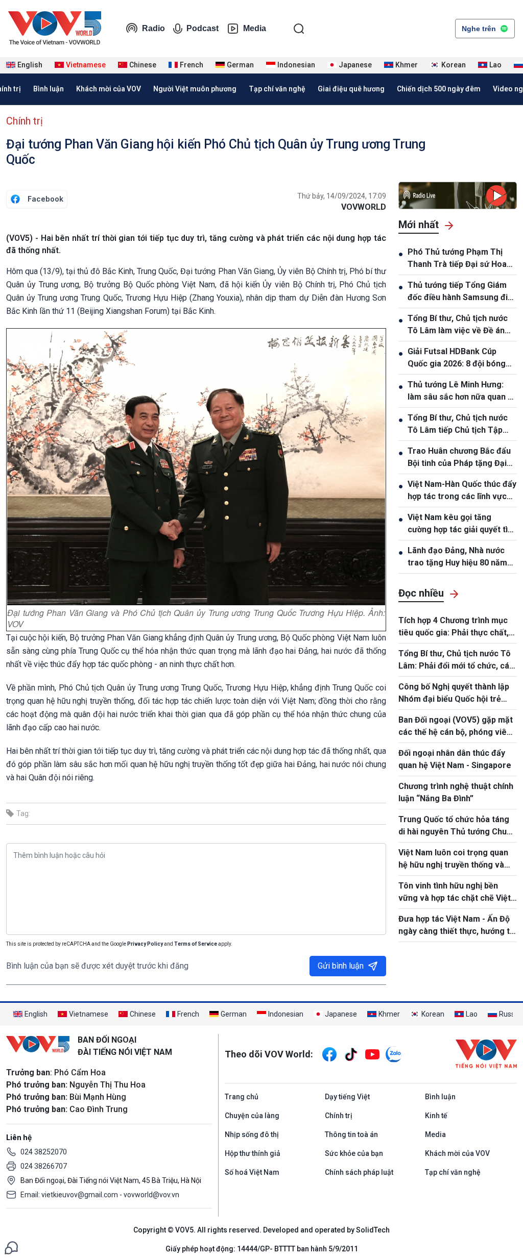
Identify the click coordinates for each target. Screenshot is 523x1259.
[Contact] (11, 1247)
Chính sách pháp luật (359, 1172)
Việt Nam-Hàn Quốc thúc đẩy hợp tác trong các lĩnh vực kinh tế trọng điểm (462, 491)
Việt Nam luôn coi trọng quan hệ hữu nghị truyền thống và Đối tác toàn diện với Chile (453, 859)
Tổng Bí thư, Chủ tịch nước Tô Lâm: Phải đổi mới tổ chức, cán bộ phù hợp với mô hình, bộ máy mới (457, 660)
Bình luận (48, 89)
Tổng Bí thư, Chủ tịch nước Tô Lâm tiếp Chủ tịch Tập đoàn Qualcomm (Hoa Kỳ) (458, 424)
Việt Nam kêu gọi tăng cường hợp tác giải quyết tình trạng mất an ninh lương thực (462, 524)
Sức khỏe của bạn (354, 1153)
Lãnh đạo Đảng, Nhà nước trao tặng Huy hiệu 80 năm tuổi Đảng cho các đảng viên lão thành (462, 557)
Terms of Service (195, 944)
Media (254, 28)
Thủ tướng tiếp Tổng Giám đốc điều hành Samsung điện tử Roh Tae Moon (462, 292)
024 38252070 (43, 1152)
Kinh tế (436, 1116)
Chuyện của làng (252, 1116)
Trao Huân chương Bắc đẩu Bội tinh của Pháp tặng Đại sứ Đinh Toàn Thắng (459, 458)
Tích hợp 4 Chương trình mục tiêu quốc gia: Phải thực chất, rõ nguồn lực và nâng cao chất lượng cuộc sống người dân (456, 627)
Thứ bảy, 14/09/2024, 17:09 (341, 196)
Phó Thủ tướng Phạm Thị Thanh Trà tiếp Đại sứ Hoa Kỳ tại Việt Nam (457, 258)
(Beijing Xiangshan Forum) (123, 311)
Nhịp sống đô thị (252, 1134)
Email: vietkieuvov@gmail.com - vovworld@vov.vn (99, 1195)
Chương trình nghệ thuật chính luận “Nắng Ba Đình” (455, 792)
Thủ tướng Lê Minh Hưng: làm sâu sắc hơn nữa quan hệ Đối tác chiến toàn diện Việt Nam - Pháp (462, 391)
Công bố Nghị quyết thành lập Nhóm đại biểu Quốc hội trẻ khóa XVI (453, 693)
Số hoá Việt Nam (252, 1172)
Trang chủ (241, 1097)
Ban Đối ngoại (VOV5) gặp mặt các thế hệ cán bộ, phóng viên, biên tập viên (455, 726)
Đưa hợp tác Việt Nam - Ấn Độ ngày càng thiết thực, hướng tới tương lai (457, 925)
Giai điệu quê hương (351, 89)
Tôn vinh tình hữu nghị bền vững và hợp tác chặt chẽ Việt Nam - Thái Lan (454, 892)
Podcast (202, 28)
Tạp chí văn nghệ (277, 89)
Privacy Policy (145, 944)
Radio (153, 28)
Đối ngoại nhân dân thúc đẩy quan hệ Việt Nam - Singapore (454, 759)
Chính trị (24, 121)
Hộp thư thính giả (252, 1153)
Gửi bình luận (341, 966)
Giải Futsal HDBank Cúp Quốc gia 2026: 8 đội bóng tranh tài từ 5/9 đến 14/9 (457, 358)
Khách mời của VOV (108, 89)
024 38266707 (43, 1166)
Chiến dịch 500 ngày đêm (439, 89)
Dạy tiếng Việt (347, 1097)
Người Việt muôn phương (194, 89)
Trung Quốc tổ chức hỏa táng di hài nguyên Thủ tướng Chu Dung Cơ (453, 826)
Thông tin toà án (351, 1134)
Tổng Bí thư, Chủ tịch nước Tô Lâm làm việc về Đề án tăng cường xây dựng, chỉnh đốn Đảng (460, 325)
